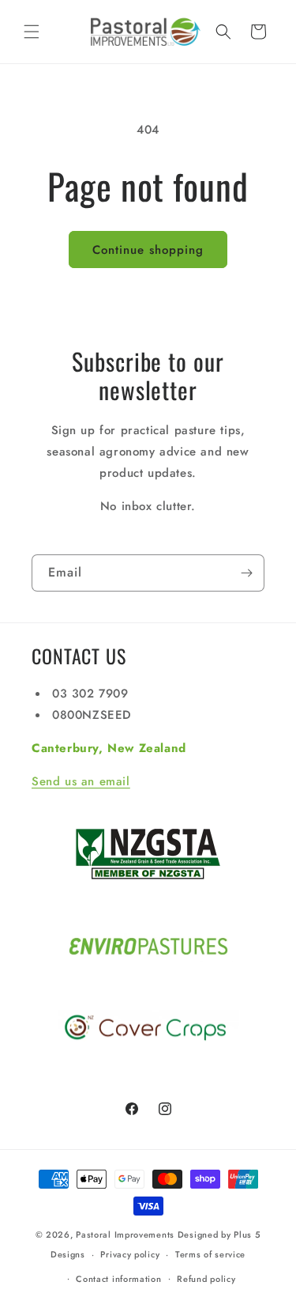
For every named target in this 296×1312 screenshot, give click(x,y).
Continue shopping (148, 250)
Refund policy (206, 1278)
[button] (31, 31)
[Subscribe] (246, 573)
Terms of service (210, 1254)
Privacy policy (129, 1254)
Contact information (118, 1278)
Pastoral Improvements (125, 1234)
